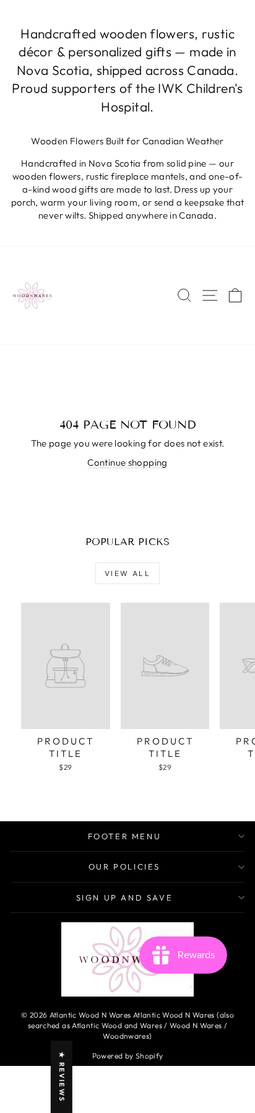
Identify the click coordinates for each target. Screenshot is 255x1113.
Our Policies (124, 866)
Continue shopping (127, 462)
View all (127, 573)
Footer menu (125, 836)
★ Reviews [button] (62, 1077)
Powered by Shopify (127, 1055)
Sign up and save (124, 897)
